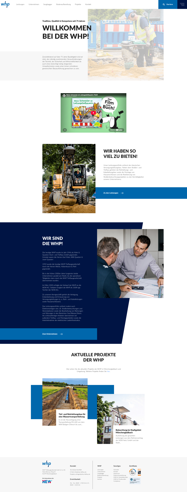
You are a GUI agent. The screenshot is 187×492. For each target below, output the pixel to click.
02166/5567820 (77, 470)
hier (108, 371)
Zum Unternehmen (49, 334)
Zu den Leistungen (111, 193)
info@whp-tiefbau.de (80, 472)
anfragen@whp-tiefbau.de (82, 474)
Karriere (170, 4)
